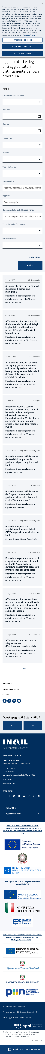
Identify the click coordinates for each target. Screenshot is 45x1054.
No (33, 725)
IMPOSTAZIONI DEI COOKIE (22, 40)
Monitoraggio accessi (10, 1017)
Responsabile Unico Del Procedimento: (18, 209)
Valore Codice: (8, 181)
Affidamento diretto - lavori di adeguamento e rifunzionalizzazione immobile (20, 643)
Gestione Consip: (9, 238)
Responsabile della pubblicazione (14, 1006)
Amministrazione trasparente (26, 1049)
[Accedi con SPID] (32, 1026)
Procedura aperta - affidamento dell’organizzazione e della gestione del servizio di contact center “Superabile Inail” (21, 495)
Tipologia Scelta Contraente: (14, 224)
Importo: (6, 152)
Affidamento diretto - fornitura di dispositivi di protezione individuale (22, 289)
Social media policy (35, 1040)
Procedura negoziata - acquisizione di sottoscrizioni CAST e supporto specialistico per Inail (22, 531)
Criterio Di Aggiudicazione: (13, 95)
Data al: (6, 123)
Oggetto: (6, 195)
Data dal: (6, 109)
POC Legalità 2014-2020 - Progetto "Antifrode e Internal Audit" (22, 882)
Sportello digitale (9, 783)
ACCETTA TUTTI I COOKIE (22, 53)
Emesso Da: (7, 138)
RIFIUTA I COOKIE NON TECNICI (22, 46)
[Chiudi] (42, 3)
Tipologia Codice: (9, 166)
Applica (30, 265)
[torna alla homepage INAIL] (15, 744)
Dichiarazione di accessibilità (27, 1012)
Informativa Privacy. (28, 35)
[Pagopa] (17, 1026)
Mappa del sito (25, 1017)
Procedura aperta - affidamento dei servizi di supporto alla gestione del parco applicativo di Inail (21, 460)
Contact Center (9, 768)
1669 (24, 668)
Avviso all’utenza (9, 1012)
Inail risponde (7, 779)
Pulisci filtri (35, 257)
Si (12, 725)
